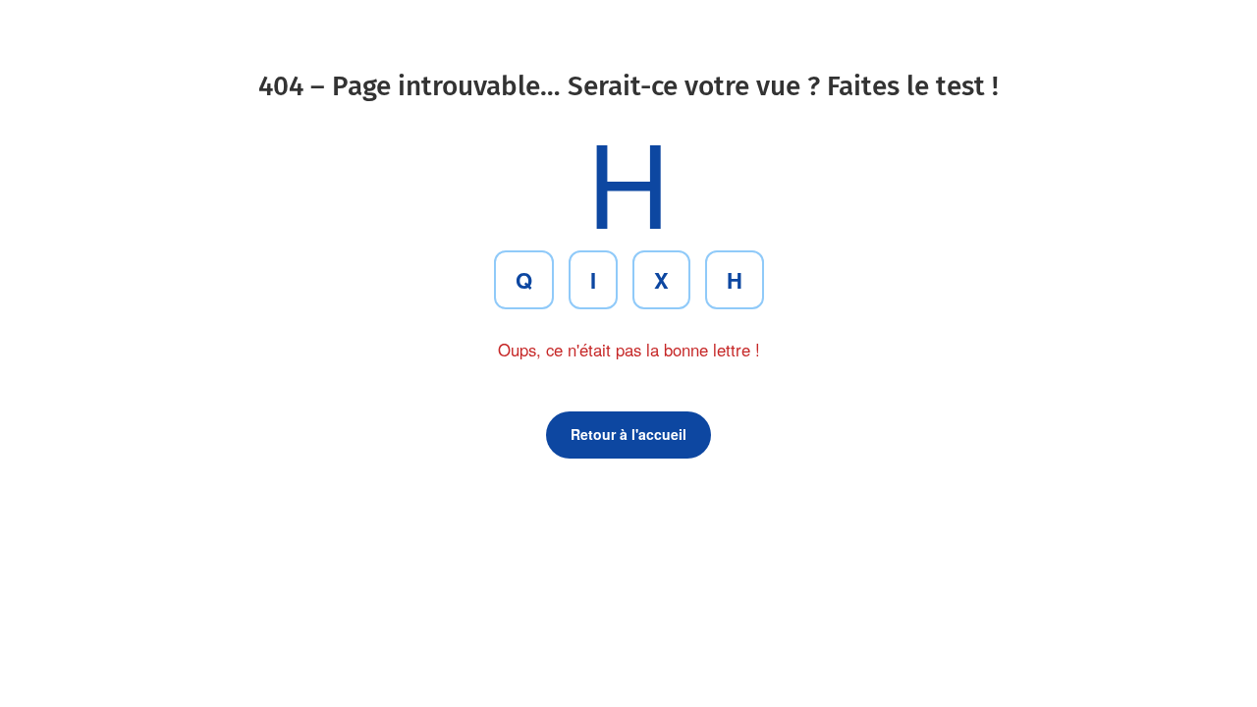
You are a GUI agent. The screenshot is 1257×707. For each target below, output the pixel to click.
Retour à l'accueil (628, 434)
